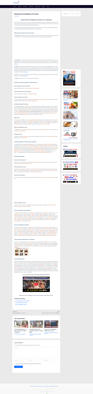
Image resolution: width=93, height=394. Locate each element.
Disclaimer (52, 386)
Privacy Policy (39, 386)
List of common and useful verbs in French (71, 119)
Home (14, 6)
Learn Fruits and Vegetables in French (70, 110)
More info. (26, 75)
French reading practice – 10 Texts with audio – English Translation (20, 331)
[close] (46, 390)
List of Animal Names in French (21, 304)
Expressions (37, 6)
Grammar (25, 6)
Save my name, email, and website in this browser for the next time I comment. (28, 363)
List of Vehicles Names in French (21, 302)
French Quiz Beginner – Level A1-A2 (69, 128)
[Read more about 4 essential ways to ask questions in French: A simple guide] (36, 324)
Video (48, 6)
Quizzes (43, 6)
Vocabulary (31, 6)
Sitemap (56, 386)
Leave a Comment (47, 332)
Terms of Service (46, 386)
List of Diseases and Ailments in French (22, 300)
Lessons (19, 6)
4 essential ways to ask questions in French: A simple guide (36, 331)
